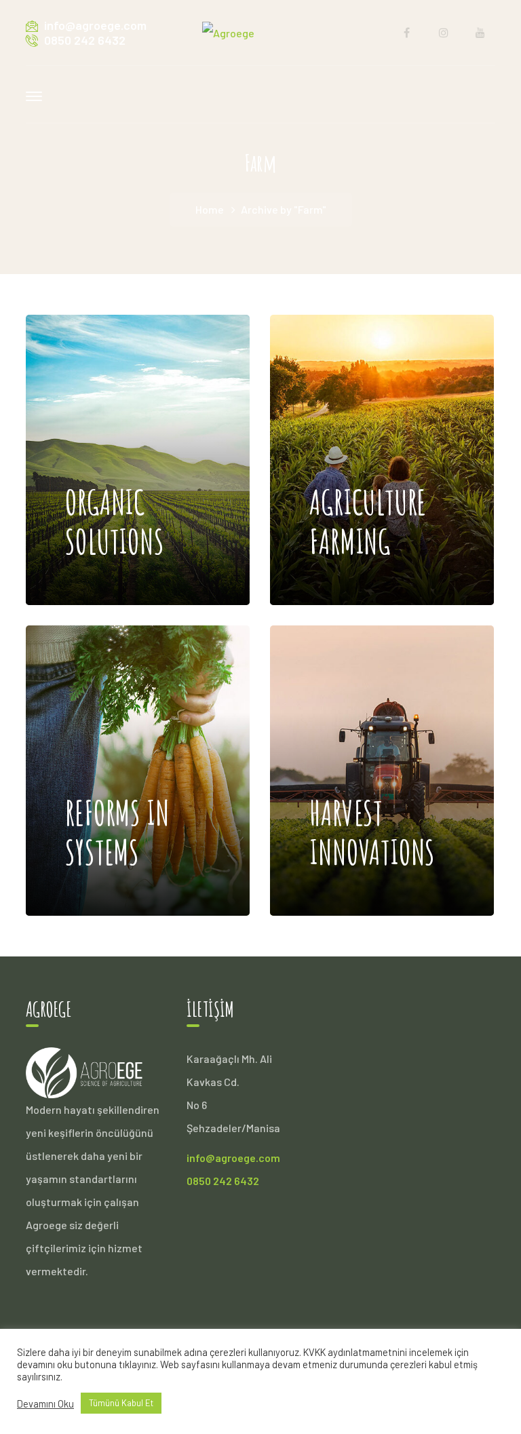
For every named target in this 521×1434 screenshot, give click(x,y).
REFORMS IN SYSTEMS (117, 712)
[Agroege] (228, 31)
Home (209, 209)
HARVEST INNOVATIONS (372, 712)
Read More (119, 564)
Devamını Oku (45, 1403)
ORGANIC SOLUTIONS (114, 401)
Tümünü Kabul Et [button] (121, 1402)
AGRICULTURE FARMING (367, 401)
